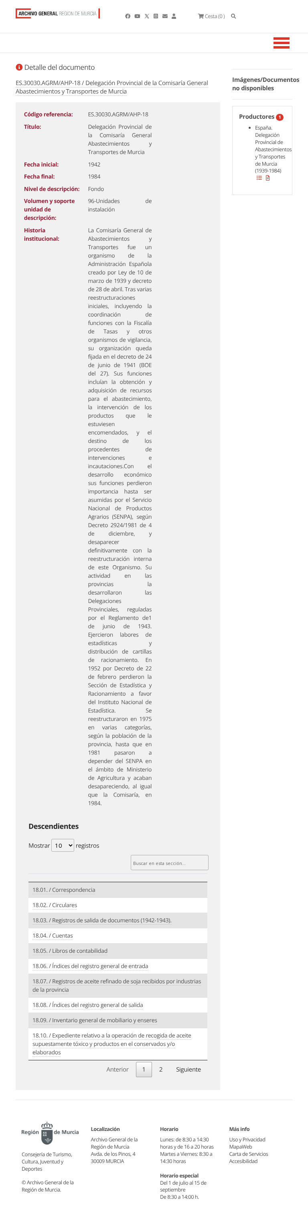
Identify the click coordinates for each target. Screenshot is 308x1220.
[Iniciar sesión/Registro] (174, 16)
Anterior (117, 1070)
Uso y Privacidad (247, 1139)
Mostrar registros (63, 846)
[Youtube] (137, 16)
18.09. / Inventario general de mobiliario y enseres (94, 1020)
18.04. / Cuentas (52, 936)
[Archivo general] (58, 11)
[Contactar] (165, 16)
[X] (147, 16)
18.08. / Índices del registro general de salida (87, 1005)
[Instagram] (156, 16)
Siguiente (188, 1070)
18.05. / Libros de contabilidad (69, 951)
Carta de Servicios (248, 1153)
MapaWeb (240, 1146)
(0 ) (215, 16)
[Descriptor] (268, 177)
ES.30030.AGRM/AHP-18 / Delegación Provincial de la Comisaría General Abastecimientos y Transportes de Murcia (112, 87)
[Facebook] (128, 16)
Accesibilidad (243, 1161)
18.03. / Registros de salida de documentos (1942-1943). (102, 920)
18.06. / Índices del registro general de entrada (90, 966)
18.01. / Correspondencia (63, 890)
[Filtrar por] (259, 177)
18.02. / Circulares (54, 905)
